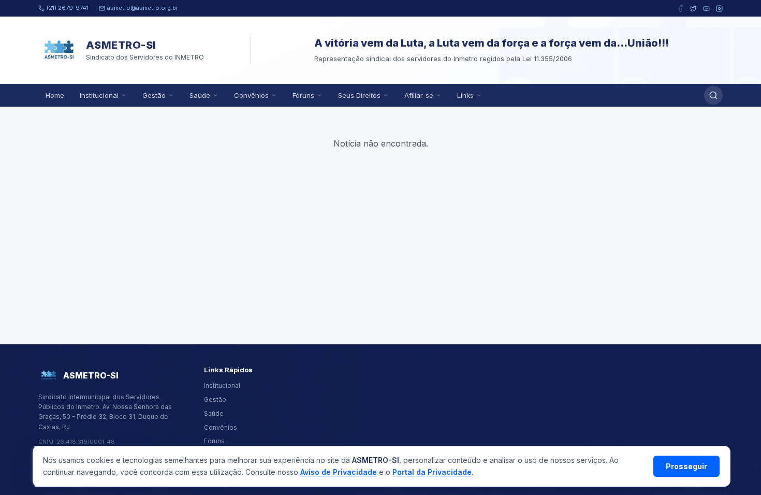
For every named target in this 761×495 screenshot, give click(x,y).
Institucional (99, 95)
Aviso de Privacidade (338, 472)
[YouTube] (706, 8)
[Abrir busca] (713, 95)
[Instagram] (719, 8)
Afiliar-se (418, 95)
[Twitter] (693, 8)
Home (55, 95)
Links (465, 95)
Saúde (199, 95)
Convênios (251, 95)
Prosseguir (686, 466)
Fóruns (303, 95)
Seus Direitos (359, 95)
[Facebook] (680, 8)
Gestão (154, 95)
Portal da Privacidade (432, 472)
